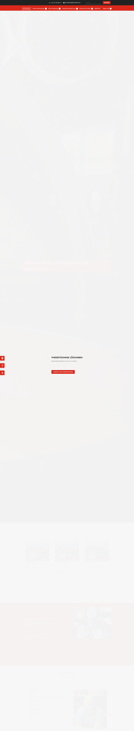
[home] (26, 8)
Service (97, 8)
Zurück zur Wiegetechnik (63, 372)
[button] (39, 8)
